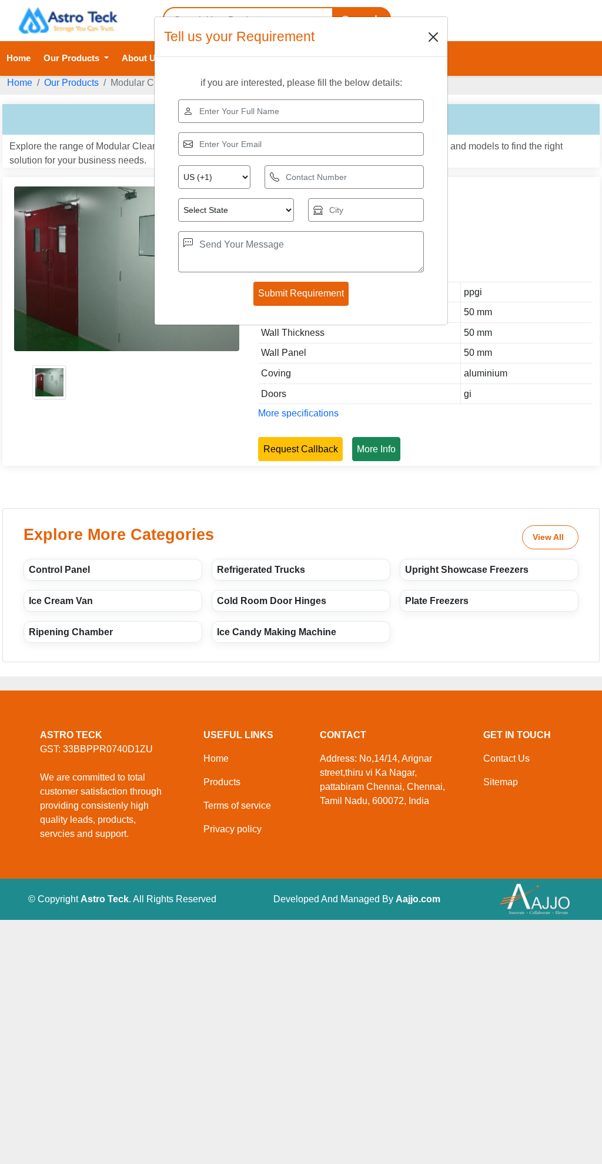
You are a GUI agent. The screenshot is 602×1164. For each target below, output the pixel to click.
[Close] (433, 37)
